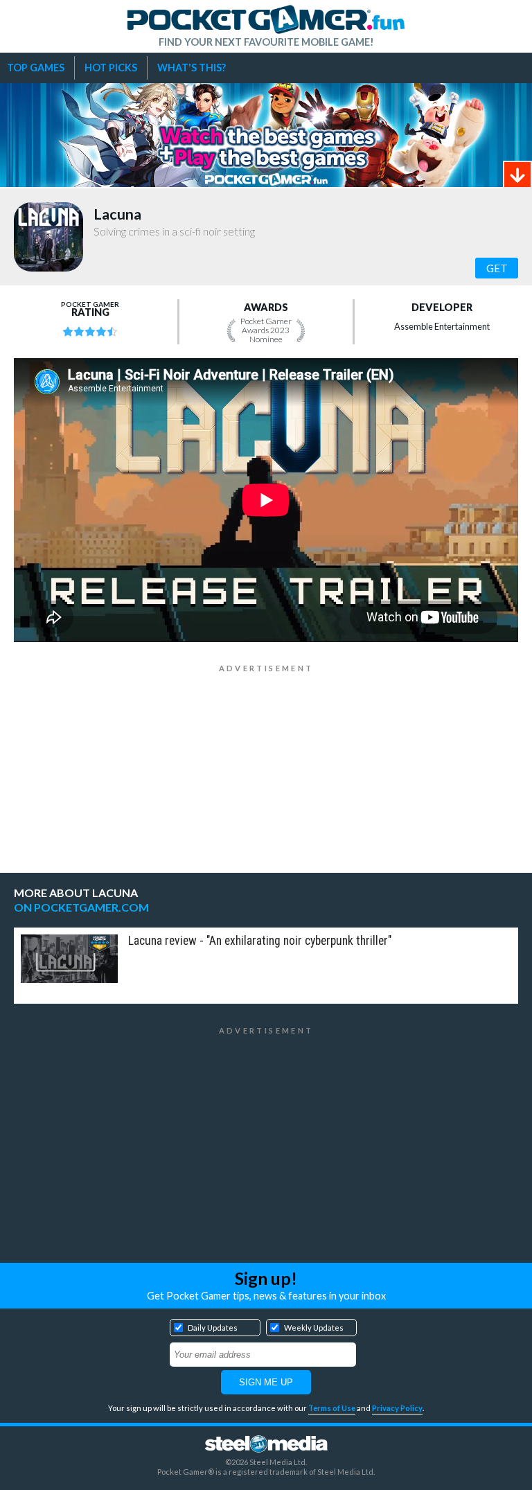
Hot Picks (111, 67)
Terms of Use (331, 1407)
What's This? (191, 67)
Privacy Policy (397, 1407)
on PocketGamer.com (81, 907)
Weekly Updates (314, 1327)
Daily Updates (213, 1327)
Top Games (35, 67)
